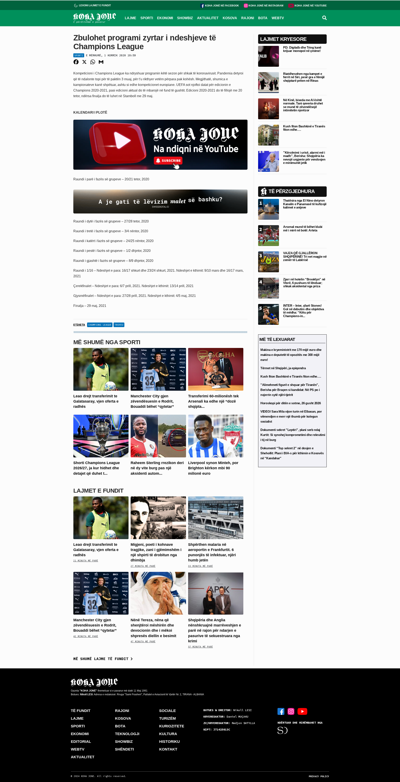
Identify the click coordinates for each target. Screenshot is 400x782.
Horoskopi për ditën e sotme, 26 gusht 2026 (290, 403)
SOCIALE (167, 711)
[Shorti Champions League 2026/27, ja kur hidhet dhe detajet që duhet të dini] (101, 436)
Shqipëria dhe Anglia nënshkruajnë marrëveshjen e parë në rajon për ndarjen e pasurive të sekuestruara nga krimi (214, 630)
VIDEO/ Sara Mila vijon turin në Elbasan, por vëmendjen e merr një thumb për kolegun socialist (291, 416)
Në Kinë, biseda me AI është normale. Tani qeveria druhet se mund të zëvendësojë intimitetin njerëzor (303, 105)
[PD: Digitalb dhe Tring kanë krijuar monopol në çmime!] (268, 56)
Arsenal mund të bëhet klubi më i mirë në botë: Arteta (302, 228)
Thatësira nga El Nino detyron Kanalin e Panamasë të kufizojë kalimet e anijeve (304, 204)
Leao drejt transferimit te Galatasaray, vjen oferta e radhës (96, 401)
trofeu (119, 324)
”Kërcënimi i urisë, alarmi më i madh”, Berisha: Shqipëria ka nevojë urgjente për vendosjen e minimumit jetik (304, 158)
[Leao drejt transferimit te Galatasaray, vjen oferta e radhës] (101, 369)
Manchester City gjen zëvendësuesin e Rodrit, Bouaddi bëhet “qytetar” (152, 401)
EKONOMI (165, 18)
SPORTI (146, 18)
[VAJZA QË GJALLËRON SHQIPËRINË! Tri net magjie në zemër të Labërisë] (268, 261)
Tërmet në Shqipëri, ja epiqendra (283, 368)
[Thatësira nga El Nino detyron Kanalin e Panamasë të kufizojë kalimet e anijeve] (268, 209)
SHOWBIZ (185, 18)
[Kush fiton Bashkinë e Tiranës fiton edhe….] (268, 135)
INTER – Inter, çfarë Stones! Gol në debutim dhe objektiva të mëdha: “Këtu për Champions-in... (303, 311)
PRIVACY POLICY (319, 776)
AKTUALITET (208, 18)
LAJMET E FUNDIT (98, 490)
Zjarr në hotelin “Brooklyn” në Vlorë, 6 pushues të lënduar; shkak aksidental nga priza (304, 282)
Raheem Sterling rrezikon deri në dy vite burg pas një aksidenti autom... (157, 468)
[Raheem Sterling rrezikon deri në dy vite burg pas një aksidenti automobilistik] (158, 436)
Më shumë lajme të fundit (102, 658)
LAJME (130, 18)
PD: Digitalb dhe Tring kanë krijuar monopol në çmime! (302, 49)
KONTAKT (168, 749)
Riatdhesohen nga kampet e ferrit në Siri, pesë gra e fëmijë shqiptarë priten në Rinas (304, 77)
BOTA (263, 18)
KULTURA (168, 734)
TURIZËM (167, 718)
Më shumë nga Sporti (106, 342)
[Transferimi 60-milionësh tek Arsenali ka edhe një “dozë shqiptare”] (215, 369)
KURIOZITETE (171, 726)
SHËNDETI (124, 749)
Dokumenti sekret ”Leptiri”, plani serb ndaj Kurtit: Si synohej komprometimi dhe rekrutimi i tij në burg (292, 435)
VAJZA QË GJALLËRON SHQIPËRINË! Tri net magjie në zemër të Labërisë (304, 256)
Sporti (78, 55)
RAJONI (247, 18)
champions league (99, 324)
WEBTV (278, 18)
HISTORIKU (169, 741)
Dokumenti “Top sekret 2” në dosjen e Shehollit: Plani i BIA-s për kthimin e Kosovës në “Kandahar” (292, 453)
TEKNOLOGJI (127, 734)
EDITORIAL (81, 741)
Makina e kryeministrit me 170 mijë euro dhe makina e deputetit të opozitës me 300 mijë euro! (290, 355)
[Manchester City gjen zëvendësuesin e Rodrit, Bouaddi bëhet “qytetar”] (158, 369)
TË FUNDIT (80, 711)
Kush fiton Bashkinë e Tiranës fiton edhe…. (304, 128)
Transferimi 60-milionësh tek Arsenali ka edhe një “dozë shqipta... (213, 401)
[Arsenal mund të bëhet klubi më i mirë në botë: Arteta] (268, 235)
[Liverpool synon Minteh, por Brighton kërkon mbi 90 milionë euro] (215, 436)
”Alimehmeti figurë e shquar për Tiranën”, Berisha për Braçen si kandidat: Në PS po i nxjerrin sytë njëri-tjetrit (290, 390)
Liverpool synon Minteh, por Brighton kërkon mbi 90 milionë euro (213, 468)
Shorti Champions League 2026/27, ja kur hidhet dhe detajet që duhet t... (96, 468)
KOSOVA (230, 18)
